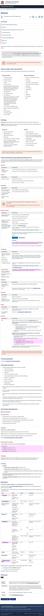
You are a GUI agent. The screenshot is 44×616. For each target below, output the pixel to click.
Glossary (13, 599)
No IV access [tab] (22, 237)
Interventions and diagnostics (8, 37)
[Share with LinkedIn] (39, 16)
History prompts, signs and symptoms (9, 24)
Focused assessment (6, 32)
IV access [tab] (15, 237)
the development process (32, 583)
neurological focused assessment (13, 361)
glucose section (22, 225)
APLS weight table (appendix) (16, 486)
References (4, 43)
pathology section (18, 267)
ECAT (4, 9)
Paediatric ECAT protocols (11, 9)
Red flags (4, 27)
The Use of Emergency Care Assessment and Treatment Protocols (27, 53)
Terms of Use (30, 613)
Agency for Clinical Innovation (11, 3)
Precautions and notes (6, 35)
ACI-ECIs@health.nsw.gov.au (17, 595)
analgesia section (37, 288)
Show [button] (2, 577)
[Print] (33, 16)
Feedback (25, 613)
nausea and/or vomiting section (24, 312)
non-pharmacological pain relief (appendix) (14, 437)
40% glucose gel (31, 320)
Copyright (34, 613)
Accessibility (38, 613)
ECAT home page (5, 599)
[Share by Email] (42, 16)
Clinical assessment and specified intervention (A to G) (13, 29)
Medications (4, 40)
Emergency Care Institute (12, 2)
